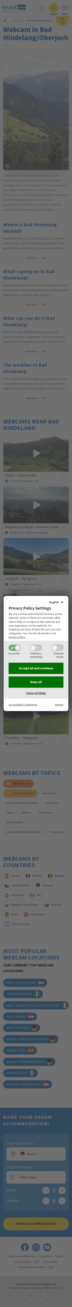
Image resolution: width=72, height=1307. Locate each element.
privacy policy (17, 637)
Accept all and (36, 668)
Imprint (59, 705)
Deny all (36, 682)
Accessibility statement (23, 705)
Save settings (36, 693)
